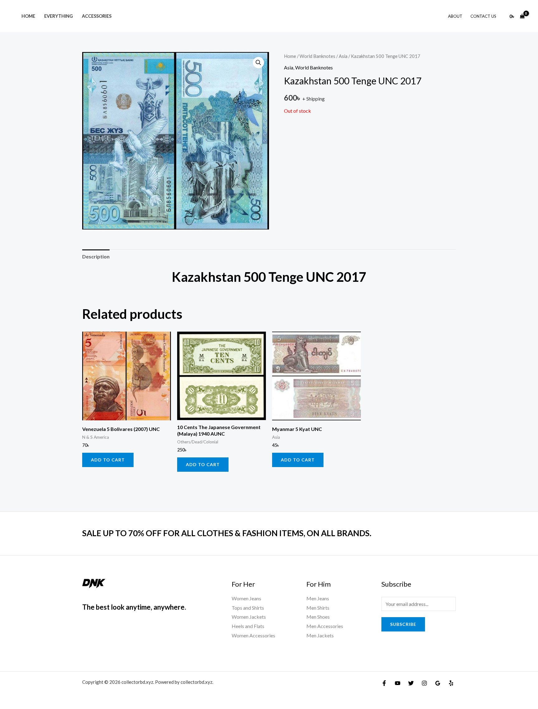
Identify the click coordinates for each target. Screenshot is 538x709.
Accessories (96, 16)
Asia (343, 56)
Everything (58, 16)
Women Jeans (246, 598)
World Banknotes (317, 56)
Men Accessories (324, 626)
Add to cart (108, 459)
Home (28, 16)
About (455, 16)
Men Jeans (317, 598)
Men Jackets (320, 635)
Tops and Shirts (248, 608)
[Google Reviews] (438, 683)
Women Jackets (249, 617)
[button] (258, 62)
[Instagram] (424, 683)
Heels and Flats (248, 626)
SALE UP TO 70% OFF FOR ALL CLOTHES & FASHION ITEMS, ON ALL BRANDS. (226, 533)
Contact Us (483, 16)
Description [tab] (96, 256)
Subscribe (403, 624)
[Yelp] (451, 683)
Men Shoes (318, 617)
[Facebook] (384, 683)
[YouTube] (397, 683)
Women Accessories (253, 635)
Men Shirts (317, 608)
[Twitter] (411, 683)
